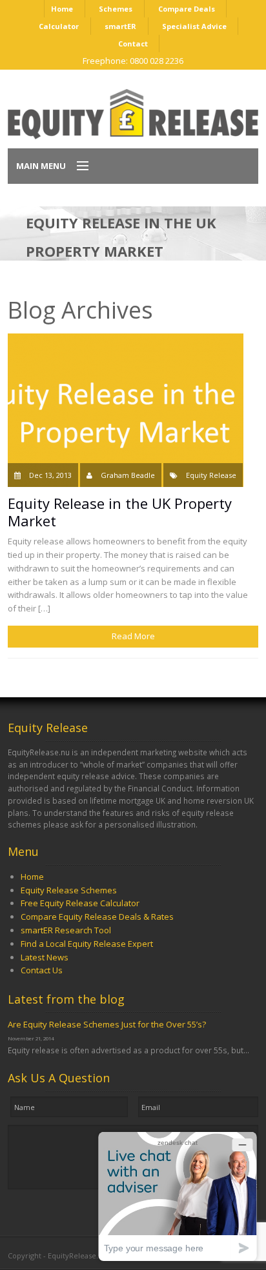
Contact (133, 43)
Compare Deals (186, 9)
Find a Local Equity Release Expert (87, 943)
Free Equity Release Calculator (80, 903)
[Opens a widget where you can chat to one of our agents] (177, 1196)
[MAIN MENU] (77, 166)
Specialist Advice (194, 26)
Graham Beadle (128, 475)
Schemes (115, 9)
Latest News (44, 957)
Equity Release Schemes (69, 890)
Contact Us (42, 970)
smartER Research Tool (66, 930)
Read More (133, 636)
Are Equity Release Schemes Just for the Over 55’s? (107, 1024)
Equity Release (211, 475)
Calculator (59, 26)
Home (62, 9)
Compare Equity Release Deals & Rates (97, 916)
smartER (120, 26)
